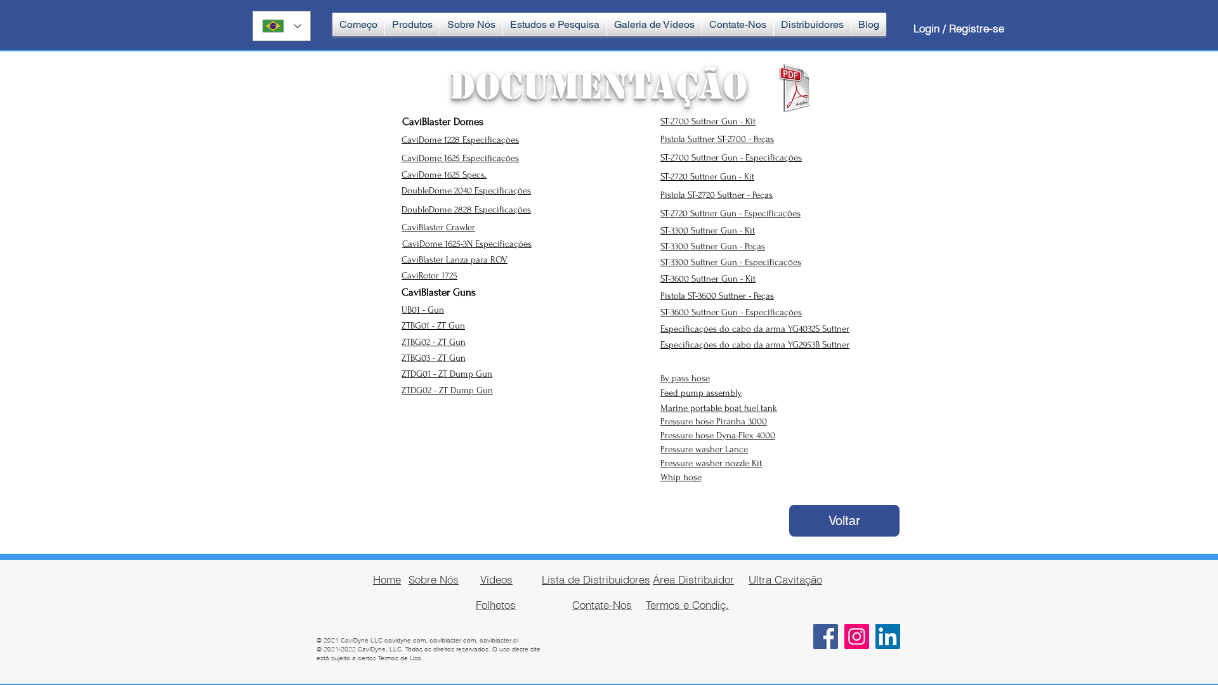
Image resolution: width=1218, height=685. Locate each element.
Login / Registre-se (959, 28)
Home (387, 579)
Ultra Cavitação (785, 579)
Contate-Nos (602, 604)
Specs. (474, 174)
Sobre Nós (434, 579)
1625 (453, 174)
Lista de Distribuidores (596, 579)
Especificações (503, 209)
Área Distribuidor (693, 579)
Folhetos (496, 604)
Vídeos (496, 579)
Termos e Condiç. (687, 604)
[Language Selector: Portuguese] (281, 26)
